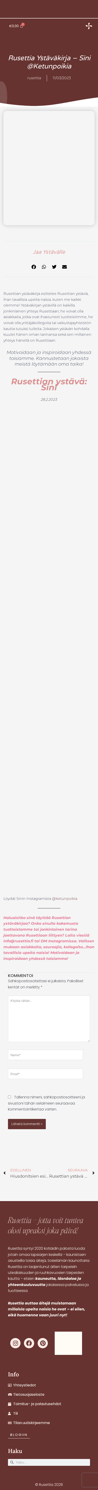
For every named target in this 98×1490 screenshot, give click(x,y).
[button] (33, 267)
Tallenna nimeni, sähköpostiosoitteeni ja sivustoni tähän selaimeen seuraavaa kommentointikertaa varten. (46, 1103)
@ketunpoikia (64, 898)
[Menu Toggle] (88, 26)
